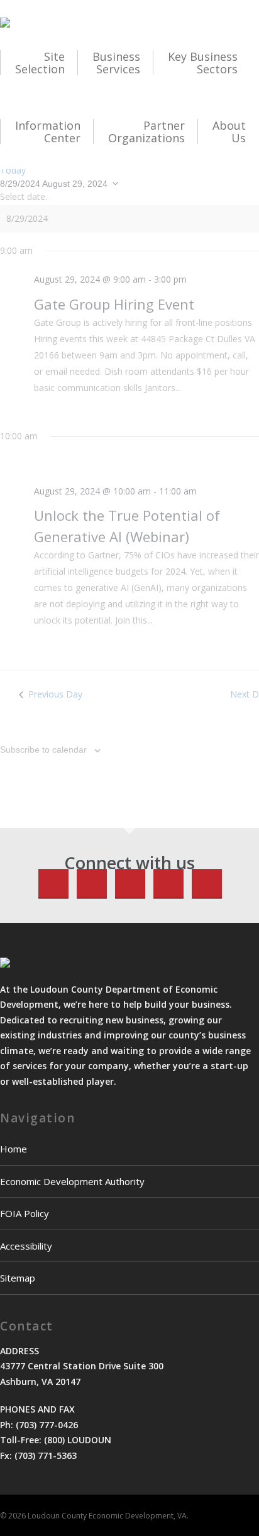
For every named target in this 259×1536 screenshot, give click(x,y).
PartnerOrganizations (146, 131)
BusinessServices (116, 62)
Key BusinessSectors (203, 62)
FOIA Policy (24, 1213)
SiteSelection (40, 62)
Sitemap (17, 1278)
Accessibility (26, 1246)
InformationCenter (47, 131)
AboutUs (229, 131)
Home (13, 1148)
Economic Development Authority (72, 1181)
